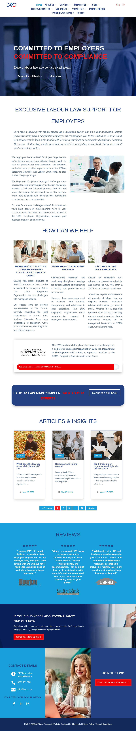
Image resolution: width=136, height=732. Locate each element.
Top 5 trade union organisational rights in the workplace (106, 466)
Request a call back (30, 76)
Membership (80, 5)
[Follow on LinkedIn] (21, 703)
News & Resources (40, 9)
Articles (21, 455)
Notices (80, 13)
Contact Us (78, 9)
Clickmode (76, 724)
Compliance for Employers (28, 637)
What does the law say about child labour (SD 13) (28, 466)
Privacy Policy (88, 724)
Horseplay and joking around (66, 465)
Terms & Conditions (103, 724)
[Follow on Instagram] (28, 703)
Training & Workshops (63, 13)
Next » (91, 508)
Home (39, 5)
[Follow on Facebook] (14, 703)
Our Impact (61, 9)
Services (64, 5)
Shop (94, 5)
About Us (49, 5)
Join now (57, 76)
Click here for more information (111, 683)
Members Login (97, 9)
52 (82, 508)
